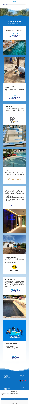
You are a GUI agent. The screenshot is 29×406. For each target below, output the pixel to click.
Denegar (14, 401)
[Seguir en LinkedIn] (23, 381)
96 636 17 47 (22, 376)
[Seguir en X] (20, 381)
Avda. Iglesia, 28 (7, 376)
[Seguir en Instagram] (22, 381)
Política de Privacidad (22, 386)
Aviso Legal (22, 387)
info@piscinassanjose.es (7, 378)
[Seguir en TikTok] (25, 381)
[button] (27, 391)
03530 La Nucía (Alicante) (7, 377)
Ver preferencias (14, 403)
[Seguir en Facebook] (19, 381)
